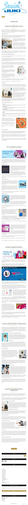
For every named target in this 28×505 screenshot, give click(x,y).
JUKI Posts (9, 322)
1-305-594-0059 (3, 499)
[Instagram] (3, 461)
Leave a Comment (16, 148)
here (20, 81)
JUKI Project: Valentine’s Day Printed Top (14, 247)
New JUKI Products (4, 478)
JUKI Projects (12, 322)
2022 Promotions (4, 470)
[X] (4, 461)
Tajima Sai (3, 480)
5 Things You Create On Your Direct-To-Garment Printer (14, 323)
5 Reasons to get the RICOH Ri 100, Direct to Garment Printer (14, 390)
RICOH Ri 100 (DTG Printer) (17, 322)
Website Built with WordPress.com (14, 503)
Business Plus (3, 474)
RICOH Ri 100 (13, 201)
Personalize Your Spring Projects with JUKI (14, 26)
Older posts (14, 448)
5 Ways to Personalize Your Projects (14, 146)
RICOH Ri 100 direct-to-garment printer (21, 29)
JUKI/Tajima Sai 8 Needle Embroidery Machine (11, 185)
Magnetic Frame (11, 60)
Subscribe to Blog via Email (14, 485)
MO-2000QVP (5, 301)
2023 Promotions (4, 471)
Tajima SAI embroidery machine (7, 30)
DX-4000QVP (9, 301)
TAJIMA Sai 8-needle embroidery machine (14, 260)
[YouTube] (5, 461)
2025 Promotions (4, 472)
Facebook (14, 464)
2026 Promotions (4, 473)
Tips (2, 481)
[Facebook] (2, 461)
